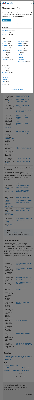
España (4, 48)
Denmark (4, 43)
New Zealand (5, 72)
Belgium (4, 41)
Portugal (20, 48)
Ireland (3, 55)
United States (5, 35)
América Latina (6, 30)
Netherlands (21, 41)
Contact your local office (17, 89)
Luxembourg (5, 59)
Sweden (20, 50)
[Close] (31, 3)
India (3, 70)
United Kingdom (22, 61)
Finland (4, 50)
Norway (20, 43)
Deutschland (5, 45)
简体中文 (5, 77)
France (3, 52)
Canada (4, 32)
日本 (3, 81)
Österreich (20, 45)
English (21, 57)
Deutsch (21, 55)
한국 (3, 84)
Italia (3, 57)
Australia (4, 68)
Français (21, 59)
